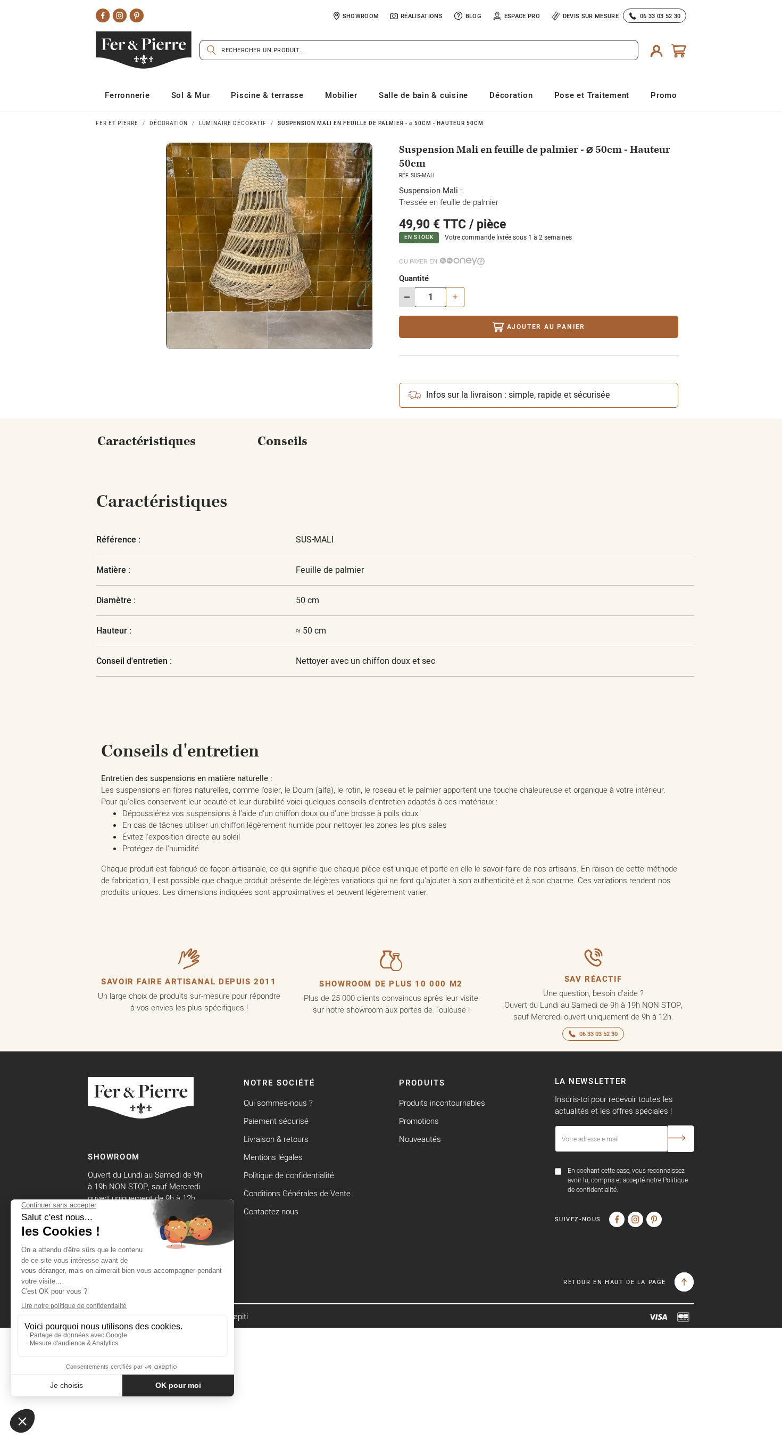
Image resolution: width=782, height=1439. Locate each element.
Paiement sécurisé (276, 1120)
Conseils (282, 441)
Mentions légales (273, 1157)
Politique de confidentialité (289, 1175)
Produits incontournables (442, 1102)
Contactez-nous (271, 1211)
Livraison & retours (276, 1139)
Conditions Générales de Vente (297, 1193)
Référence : (118, 539)
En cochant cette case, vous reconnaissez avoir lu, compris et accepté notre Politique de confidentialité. (628, 1180)
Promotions (419, 1120)
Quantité (414, 278)
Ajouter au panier (546, 326)
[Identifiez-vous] (656, 50)
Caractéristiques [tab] (146, 441)
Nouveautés (420, 1139)
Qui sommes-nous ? (278, 1102)
